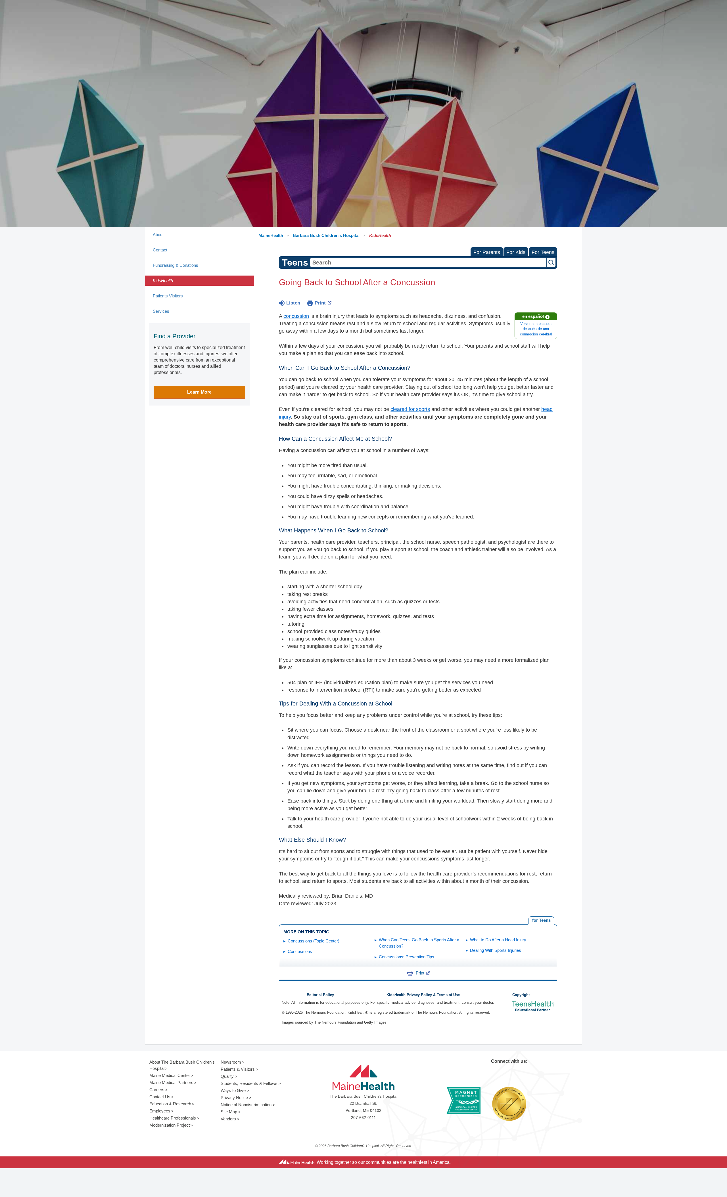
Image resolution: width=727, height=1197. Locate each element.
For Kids (515, 252)
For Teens (543, 252)
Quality (227, 1076)
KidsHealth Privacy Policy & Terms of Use (423, 995)
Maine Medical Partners (171, 1082)
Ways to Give (233, 1090)
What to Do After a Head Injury (498, 939)
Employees (159, 1110)
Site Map (229, 1111)
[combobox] (428, 262)
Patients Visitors (168, 295)
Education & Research (170, 1103)
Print (320, 303)
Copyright (521, 995)
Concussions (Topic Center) (313, 940)
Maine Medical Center (169, 1075)
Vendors (228, 1118)
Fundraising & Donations (175, 265)
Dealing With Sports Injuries (495, 950)
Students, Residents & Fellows (249, 1083)
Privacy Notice (234, 1097)
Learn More (199, 392)
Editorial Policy (320, 995)
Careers (156, 1089)
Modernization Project (169, 1125)
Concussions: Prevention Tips (406, 956)
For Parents (486, 252)
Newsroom (231, 1062)
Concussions (300, 951)
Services (161, 311)
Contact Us (159, 1096)
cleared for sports (410, 409)
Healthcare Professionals (172, 1118)
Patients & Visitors (238, 1069)
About (158, 234)
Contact (160, 249)
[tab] (541, 920)
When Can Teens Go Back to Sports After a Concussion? (419, 943)
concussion (296, 316)
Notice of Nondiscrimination (246, 1104)
